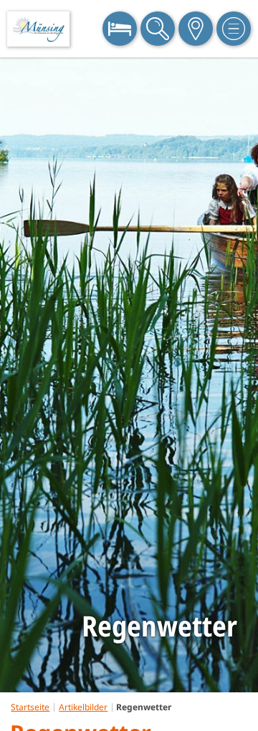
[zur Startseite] (38, 29)
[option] (129, 374)
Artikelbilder (83, 707)
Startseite (30, 707)
